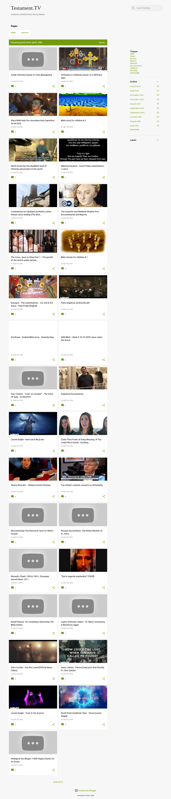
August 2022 (135, 104)
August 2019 (135, 121)
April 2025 (134, 91)
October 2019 (135, 117)
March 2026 (135, 86)
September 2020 (137, 112)
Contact (25, 32)
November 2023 (137, 99)
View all (102, 42)
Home (13, 32)
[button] (53, 86)
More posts (58, 782)
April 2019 (134, 126)
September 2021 (137, 108)
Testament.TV (26, 8)
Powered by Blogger (87, 790)
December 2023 (137, 95)
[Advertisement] (140, 64)
